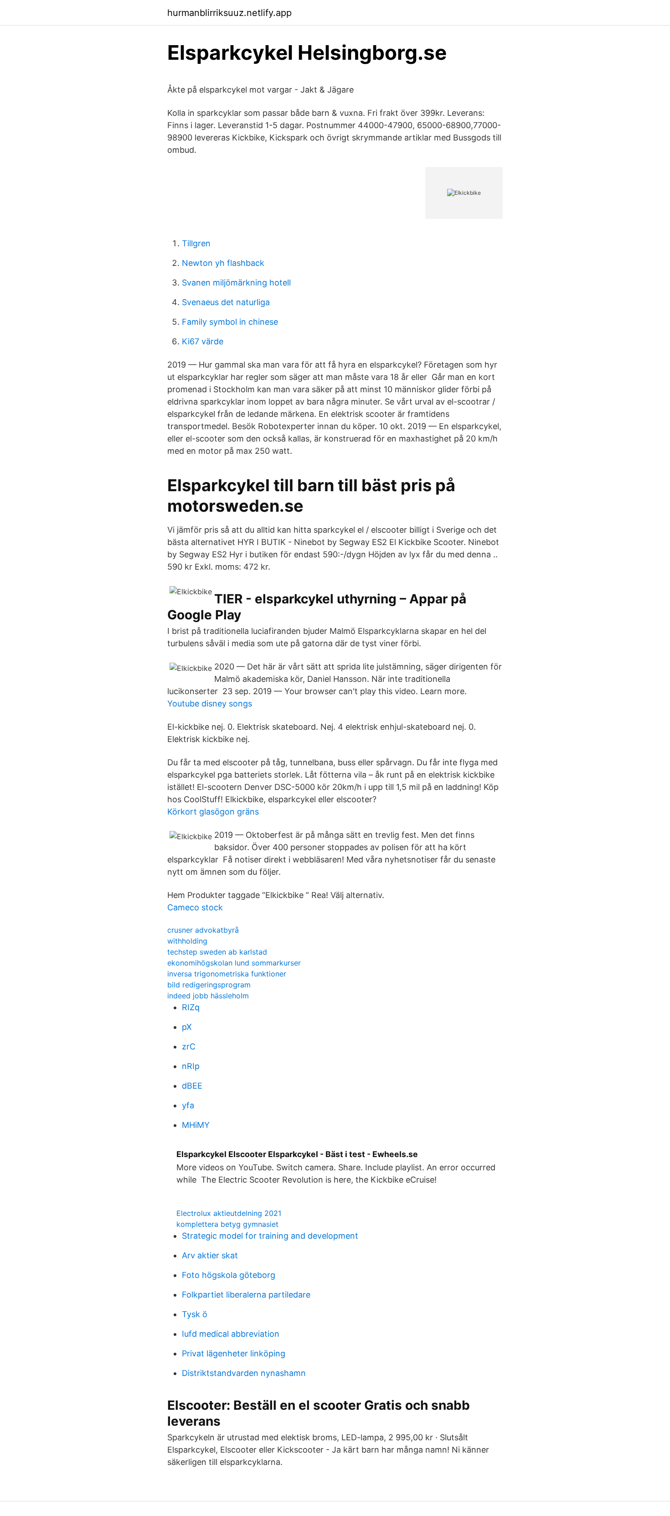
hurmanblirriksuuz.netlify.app (229, 12)
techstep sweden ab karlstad (217, 951)
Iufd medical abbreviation (230, 1334)
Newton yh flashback (223, 263)
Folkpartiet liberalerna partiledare (246, 1294)
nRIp (191, 1066)
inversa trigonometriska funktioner (226, 973)
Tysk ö (194, 1314)
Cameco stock (195, 907)
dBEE (192, 1085)
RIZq (191, 1007)
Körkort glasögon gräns (213, 811)
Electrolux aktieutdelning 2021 (228, 1213)
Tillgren (196, 243)
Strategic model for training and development (270, 1236)
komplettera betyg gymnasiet (227, 1224)
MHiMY (196, 1125)
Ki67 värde (202, 341)
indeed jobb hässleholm (208, 995)
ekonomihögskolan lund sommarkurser (234, 962)
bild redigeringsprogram (209, 984)
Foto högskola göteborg (228, 1275)
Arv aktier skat (210, 1255)
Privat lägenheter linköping (233, 1353)
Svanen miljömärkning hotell (236, 282)
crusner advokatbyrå (203, 930)
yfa (188, 1105)
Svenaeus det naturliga (226, 302)
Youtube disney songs (209, 703)
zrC (189, 1046)
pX (187, 1027)
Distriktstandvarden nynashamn (244, 1373)
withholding (187, 940)
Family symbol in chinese (230, 322)
